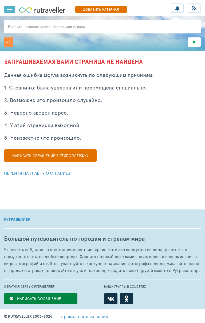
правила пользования (84, 316)
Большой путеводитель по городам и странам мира (74, 238)
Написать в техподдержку (50, 155)
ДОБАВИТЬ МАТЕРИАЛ (101, 9)
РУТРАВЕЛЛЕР (17, 219)
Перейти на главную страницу (37, 173)
